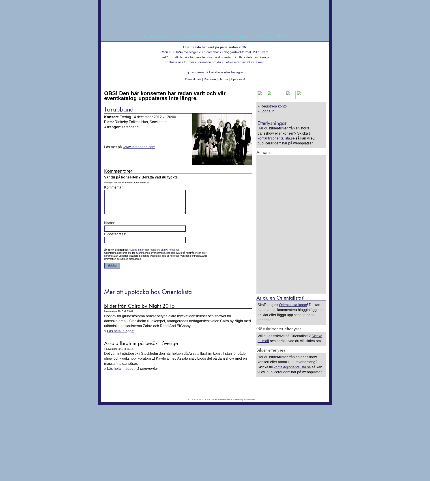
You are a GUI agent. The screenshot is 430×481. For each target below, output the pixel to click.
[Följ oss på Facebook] (262, 98)
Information (249, 399)
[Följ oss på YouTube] (276, 98)
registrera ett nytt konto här (164, 249)
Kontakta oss (174, 62)
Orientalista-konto (293, 305)
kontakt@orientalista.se (276, 138)
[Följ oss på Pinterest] (291, 98)
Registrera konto (273, 106)
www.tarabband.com (139, 147)
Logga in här (137, 249)
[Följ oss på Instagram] (301, 98)
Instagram (238, 72)
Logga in (267, 111)
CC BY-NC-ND (195, 399)
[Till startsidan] (210, 22)
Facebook (216, 72)
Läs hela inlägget (120, 331)
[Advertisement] (291, 224)
